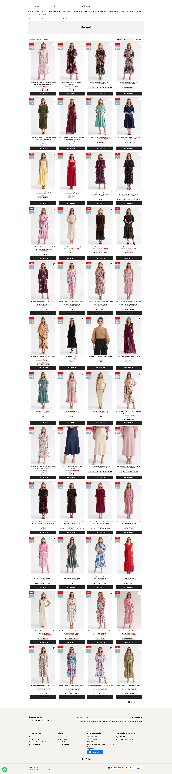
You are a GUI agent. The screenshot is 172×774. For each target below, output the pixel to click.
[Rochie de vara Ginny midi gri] (129, 61)
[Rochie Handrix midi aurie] (100, 390)
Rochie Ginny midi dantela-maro (100, 247)
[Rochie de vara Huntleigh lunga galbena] (43, 171)
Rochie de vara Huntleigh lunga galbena (43, 192)
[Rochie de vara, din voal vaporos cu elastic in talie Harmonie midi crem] (129, 390)
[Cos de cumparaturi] (142, 6)
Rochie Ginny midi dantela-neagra (129, 247)
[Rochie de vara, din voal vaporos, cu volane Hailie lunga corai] (129, 555)
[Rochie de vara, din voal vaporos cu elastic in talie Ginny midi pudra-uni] (129, 500)
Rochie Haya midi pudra (72, 411)
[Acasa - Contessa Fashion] (86, 6)
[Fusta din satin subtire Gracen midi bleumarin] (72, 445)
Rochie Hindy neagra (72, 356)
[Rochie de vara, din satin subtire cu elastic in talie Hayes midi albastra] (72, 664)
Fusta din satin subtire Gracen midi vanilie (100, 466)
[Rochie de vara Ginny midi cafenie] (100, 61)
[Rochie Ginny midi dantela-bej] (72, 226)
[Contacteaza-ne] (139, 6)
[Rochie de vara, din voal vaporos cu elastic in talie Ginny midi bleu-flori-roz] (129, 280)
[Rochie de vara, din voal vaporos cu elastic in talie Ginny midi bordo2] (100, 171)
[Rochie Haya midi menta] (43, 390)
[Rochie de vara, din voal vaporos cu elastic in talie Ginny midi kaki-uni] (43, 116)
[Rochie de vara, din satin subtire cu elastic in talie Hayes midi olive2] (129, 664)
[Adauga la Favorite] (54, 44)
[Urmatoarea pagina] (140, 702)
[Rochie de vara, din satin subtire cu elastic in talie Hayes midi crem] (100, 610)
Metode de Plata (63, 737)
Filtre (139, 39)
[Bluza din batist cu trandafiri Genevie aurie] (100, 335)
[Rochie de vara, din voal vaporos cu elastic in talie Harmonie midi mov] (100, 280)
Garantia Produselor (64, 742)
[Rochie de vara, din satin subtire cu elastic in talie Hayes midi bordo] (43, 280)
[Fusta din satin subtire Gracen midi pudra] (129, 445)
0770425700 (122, 737)
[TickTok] (86, 759)
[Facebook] (82, 759)
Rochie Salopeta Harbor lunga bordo (129, 356)
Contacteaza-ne (96, 752)
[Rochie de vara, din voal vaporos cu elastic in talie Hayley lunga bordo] (72, 116)
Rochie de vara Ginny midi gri (128, 82)
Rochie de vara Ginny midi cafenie (100, 82)
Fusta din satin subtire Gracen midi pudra (129, 466)
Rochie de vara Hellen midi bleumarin (129, 137)
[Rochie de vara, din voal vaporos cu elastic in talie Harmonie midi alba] (43, 445)
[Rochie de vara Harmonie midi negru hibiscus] (72, 61)
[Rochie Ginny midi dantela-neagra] (129, 226)
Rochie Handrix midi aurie (100, 411)
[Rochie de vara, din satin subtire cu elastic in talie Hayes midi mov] (100, 664)
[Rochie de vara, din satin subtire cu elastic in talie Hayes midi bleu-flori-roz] (72, 280)
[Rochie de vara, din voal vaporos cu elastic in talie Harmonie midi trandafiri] (43, 61)
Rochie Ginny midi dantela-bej (72, 247)
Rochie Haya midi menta (43, 411)
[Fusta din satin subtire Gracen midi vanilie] (100, 445)
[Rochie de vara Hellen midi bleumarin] (129, 116)
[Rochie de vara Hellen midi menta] (100, 116)
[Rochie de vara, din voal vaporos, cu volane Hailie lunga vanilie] (43, 610)
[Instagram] (89, 759)
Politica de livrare (34, 744)
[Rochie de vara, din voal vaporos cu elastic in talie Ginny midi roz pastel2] (43, 226)
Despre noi (32, 737)
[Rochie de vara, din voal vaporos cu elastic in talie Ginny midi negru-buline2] (129, 171)
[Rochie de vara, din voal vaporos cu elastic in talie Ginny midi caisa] (43, 335)
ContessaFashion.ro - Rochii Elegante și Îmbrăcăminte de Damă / (48, 19)
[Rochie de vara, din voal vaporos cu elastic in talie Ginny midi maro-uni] (72, 500)
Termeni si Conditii (35, 739)
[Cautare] (54, 6)
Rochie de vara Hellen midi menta (100, 137)
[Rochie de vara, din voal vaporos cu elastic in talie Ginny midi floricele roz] (43, 555)
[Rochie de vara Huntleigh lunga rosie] (72, 171)
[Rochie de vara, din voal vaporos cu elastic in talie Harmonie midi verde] (72, 555)
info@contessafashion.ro (126, 739)
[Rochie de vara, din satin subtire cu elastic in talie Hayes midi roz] (129, 610)
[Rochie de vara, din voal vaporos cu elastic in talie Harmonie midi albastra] (100, 555)
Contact (31, 747)
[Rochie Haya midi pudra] (72, 390)
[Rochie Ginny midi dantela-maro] (100, 226)
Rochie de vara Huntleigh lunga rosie (71, 192)
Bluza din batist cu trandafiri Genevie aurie (100, 356)
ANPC (60, 747)
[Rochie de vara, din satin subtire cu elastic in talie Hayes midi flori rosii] (72, 610)
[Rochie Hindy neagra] (72, 335)
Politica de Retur (63, 739)
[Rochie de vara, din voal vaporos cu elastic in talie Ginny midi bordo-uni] (100, 500)
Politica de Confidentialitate (134, 721)
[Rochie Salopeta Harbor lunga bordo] (129, 335)
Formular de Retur (64, 744)
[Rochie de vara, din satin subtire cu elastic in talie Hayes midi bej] (43, 664)
